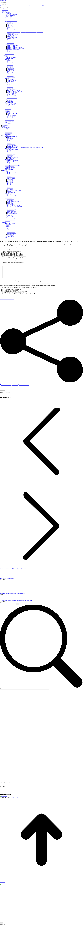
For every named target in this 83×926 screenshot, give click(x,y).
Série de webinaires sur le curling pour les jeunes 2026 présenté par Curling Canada (16, 600)
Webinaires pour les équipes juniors (7, 578)
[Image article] (3, 577)
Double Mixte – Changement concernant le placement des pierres (12, 593)
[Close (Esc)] (0, 924)
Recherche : (2, 603)
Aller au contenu (3, 0)
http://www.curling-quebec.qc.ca (6, 394)
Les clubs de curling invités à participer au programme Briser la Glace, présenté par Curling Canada (19, 585)
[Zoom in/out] (4, 924)
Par (3, 299)
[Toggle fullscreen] (2, 924)
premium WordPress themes (14, 797)
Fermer (1, 923)
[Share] (1, 924)
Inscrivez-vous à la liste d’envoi (6, 787)
